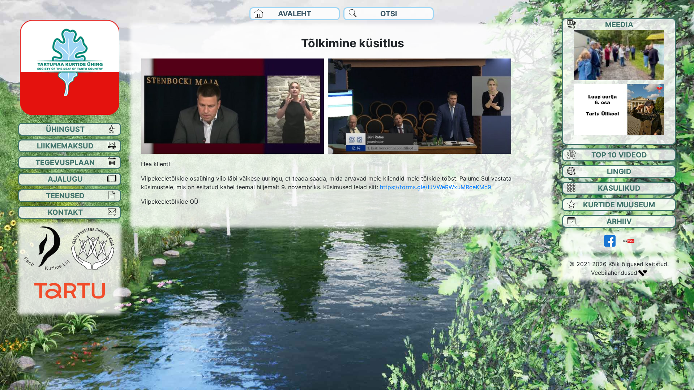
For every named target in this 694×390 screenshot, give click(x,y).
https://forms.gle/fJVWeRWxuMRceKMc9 (435, 187)
